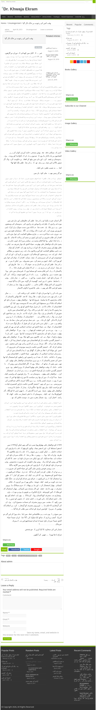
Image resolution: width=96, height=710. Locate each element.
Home (2, 1)
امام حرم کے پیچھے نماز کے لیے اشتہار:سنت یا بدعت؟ (10, 655)
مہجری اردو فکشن (51, 48)
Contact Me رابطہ (80, 16)
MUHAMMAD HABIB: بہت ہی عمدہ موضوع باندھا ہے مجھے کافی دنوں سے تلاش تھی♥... (83, 687)
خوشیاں (14, 555)
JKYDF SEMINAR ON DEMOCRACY (32, 675)
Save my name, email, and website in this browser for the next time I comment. (31, 633)
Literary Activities (46, 16)
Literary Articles (35, 16)
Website (6, 626)
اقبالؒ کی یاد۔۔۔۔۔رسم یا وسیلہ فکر (52, 580)
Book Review (18, 16)
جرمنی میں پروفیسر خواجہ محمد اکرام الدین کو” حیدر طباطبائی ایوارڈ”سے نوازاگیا (53, 74)
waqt (8, 555)
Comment (7, 595)
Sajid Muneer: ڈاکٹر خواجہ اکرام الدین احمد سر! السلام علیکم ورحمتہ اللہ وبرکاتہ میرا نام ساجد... (83, 696)
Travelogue (56, 16)
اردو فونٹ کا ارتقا (58, 666)
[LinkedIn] (81, 2)
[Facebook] (77, 2)
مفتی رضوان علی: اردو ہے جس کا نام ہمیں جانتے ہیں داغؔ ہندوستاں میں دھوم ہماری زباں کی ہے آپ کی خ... (83, 677)
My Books (26, 16)
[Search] (94, 1)
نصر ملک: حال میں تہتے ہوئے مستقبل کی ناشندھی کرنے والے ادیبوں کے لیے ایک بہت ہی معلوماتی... (83, 667)
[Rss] (74, 2)
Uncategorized (14, 23)
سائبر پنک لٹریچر (58, 676)
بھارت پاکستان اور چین (11, 579)
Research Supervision (67, 16)
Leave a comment (46, 29)
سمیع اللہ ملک (38, 47)
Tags (68, 28)
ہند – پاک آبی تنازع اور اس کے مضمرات (77, 43)
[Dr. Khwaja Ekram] (20, 8)
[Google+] (75, 2)
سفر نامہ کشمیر (71, 48)
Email (6, 619)
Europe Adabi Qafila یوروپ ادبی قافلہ (52, 55)
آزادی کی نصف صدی (32, 681)
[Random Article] (94, 17)
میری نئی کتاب (57, 671)
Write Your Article (10, 1)
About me (10, 16)
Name (6, 613)
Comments (88, 24)
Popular (78, 24)
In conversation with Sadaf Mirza (35, 669)
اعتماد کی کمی (70, 53)
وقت (40, 555)
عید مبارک (69, 38)
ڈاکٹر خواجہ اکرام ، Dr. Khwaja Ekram (28, 555)
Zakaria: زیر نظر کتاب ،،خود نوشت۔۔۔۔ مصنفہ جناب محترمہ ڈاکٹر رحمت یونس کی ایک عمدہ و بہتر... (83, 658)
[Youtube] (83, 2)
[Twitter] (79, 2)
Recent (69, 24)
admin (7, 29)
